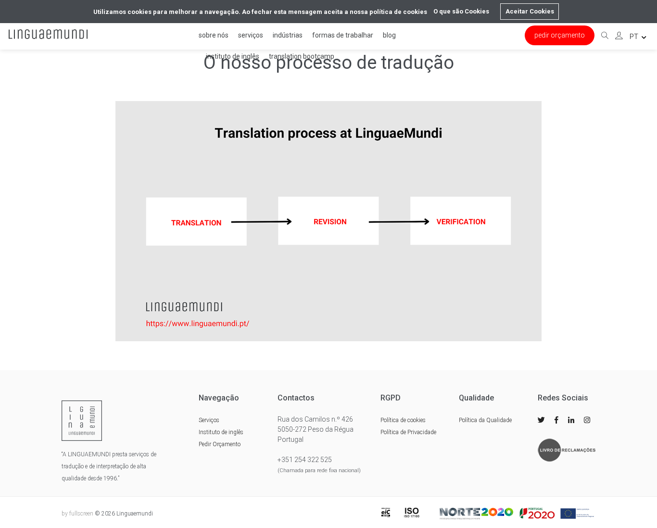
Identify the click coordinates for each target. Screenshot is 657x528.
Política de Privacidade (408, 432)
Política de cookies (403, 420)
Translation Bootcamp (301, 56)
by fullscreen (77, 513)
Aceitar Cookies (529, 11)
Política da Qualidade (485, 420)
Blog (389, 35)
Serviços (250, 35)
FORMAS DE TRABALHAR (342, 35)
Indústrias (288, 35)
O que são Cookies (461, 11)
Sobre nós (213, 35)
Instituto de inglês (232, 56)
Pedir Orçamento (559, 35)
